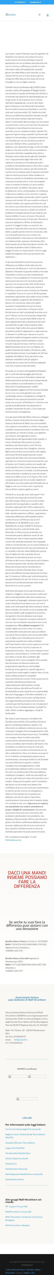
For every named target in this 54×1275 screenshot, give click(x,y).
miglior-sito (29, 1272)
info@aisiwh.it (27, 1265)
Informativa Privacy (15, 1269)
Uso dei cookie (33, 1269)
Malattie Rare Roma (14, 1179)
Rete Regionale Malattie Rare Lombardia (24, 1174)
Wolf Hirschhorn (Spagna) (17, 1225)
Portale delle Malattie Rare (17, 1153)
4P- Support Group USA (16, 1206)
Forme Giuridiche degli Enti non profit (23, 1129)
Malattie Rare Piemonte (16, 1169)
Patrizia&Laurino (13, 840)
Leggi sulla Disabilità (14, 1148)
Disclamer (10, 1272)
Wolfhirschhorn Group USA (18, 1211)
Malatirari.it (11, 1163)
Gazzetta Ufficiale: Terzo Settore (20, 1142)
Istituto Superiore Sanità (16, 1158)
